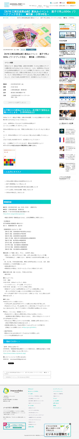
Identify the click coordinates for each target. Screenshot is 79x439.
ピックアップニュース (57, 388)
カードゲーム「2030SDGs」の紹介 (35, 396)
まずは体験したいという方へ (34, 398)
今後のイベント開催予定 (58, 393)
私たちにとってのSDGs (33, 391)
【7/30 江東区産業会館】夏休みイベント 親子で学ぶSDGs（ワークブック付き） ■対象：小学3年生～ (26, 373)
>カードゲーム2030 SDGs (34, 410)
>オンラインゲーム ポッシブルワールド (36, 415)
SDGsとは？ (30, 388)
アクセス (55, 398)
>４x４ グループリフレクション (35, 419)
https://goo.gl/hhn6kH (29, 327)
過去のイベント (56, 396)
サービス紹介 (31, 405)
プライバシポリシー (57, 407)
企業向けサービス (32, 407)
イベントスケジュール (57, 391)
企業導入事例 (31, 426)
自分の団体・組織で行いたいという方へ (36, 400)
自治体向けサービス (32, 424)
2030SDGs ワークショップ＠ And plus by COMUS (17, 377)
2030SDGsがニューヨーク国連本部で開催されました (70, 148)
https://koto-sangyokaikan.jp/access (14, 214)
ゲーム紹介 (30, 393)
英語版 (54, 405)
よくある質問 (55, 3)
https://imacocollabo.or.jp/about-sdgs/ (14, 353)
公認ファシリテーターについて (34, 403)
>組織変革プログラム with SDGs (35, 417)
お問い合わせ (71, 2)
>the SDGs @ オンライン (33, 412)
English (63, 2)
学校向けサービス (32, 422)
